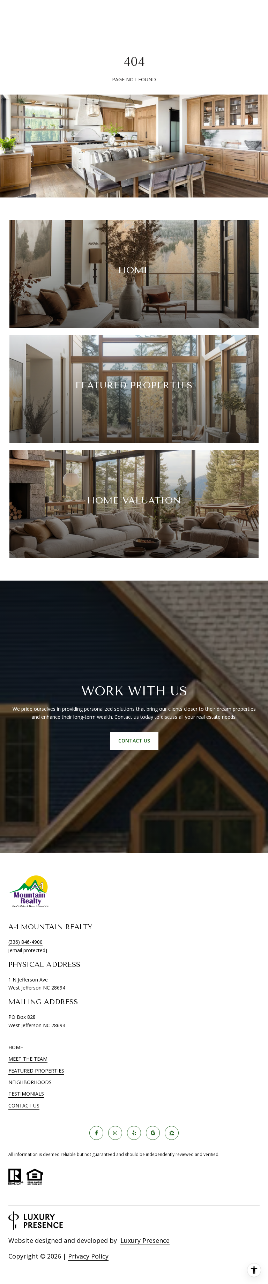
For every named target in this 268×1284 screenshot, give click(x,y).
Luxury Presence (145, 1240)
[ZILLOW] (172, 1133)
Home (15, 1047)
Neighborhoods (30, 1082)
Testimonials (26, 1093)
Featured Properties (36, 1070)
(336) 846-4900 (25, 942)
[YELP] (134, 1133)
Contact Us (23, 1106)
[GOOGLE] (153, 1133)
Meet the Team (27, 1058)
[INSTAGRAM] (115, 1133)
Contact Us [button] (134, 740)
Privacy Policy (88, 1256)
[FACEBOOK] (96, 1133)
